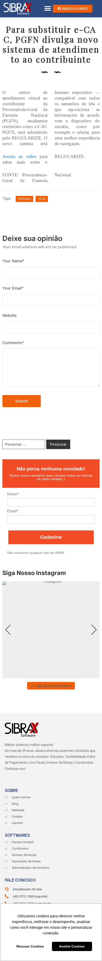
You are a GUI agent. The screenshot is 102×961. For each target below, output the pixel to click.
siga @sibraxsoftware (53, 686)
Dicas (42, 198)
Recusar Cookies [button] (30, 946)
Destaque (24, 198)
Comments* (13, 342)
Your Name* (13, 260)
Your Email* (12, 288)
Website (9, 315)
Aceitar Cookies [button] (72, 946)
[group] (51, 629)
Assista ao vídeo (19, 156)
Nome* (13, 494)
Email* (12, 511)
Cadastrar (51, 537)
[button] (47, 8)
